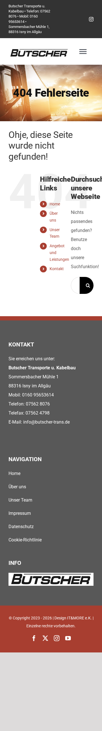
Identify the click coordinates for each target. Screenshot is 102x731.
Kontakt (57, 268)
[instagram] (91, 19)
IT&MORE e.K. (79, 618)
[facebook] (34, 638)
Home (55, 204)
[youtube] (68, 638)
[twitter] (45, 638)
